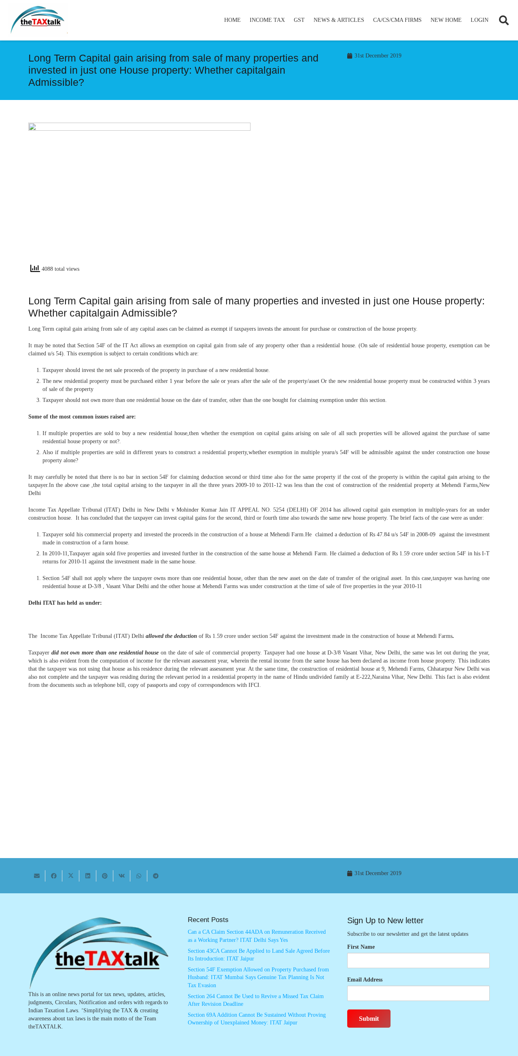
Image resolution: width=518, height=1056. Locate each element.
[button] (288, 20)
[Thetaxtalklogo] (38, 20)
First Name (361, 947)
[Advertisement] (378, 195)
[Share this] (53, 876)
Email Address (364, 980)
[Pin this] (104, 876)
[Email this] (36, 876)
